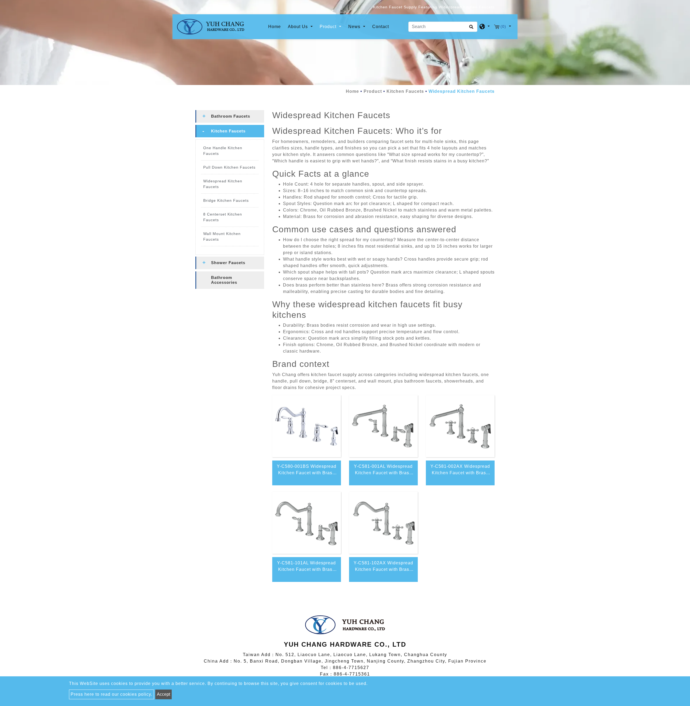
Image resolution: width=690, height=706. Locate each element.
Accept (163, 694)
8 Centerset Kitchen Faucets (222, 217)
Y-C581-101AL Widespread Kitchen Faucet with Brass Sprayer (306, 567)
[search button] (470, 29)
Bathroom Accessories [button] (224, 280)
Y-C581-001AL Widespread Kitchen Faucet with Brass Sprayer (383, 471)
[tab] (229, 116)
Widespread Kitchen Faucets (222, 184)
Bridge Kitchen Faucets (226, 200)
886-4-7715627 (351, 667)
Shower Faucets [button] (228, 262)
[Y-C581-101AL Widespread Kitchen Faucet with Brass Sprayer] (306, 523)
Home (275, 26)
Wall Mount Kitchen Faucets (222, 236)
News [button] (355, 26)
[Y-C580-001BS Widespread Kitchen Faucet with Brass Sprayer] (306, 426)
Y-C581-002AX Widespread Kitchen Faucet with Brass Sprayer (460, 471)
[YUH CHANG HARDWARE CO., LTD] (210, 27)
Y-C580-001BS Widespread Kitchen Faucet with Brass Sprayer (306, 471)
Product (373, 91)
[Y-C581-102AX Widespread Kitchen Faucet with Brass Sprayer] (383, 523)
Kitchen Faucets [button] (228, 131)
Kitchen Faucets (405, 91)
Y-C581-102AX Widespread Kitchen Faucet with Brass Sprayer (383, 567)
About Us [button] (298, 26)
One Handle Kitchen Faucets (222, 151)
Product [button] (329, 26)
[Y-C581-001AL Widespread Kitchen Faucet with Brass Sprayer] (383, 426)
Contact (380, 26)
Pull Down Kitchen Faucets (229, 167)
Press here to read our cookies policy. (111, 694)
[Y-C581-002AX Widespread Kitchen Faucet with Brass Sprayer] (460, 426)
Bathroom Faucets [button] (230, 116)
